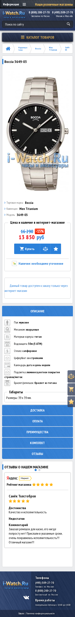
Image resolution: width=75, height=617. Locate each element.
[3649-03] (37, 130)
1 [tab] (36, 470)
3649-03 (67, 48)
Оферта (21, 613)
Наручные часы (22, 48)
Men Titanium (53, 48)
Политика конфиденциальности (40, 613)
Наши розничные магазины (54, 4)
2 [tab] (39, 470)
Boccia (38, 48)
